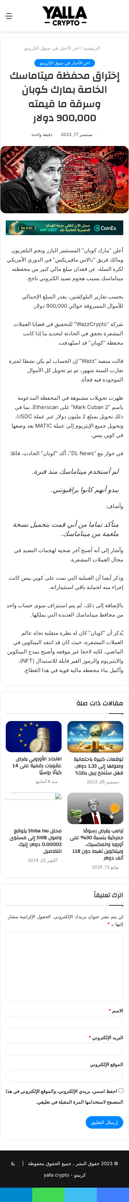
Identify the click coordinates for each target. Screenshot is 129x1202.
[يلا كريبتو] (64, 15)
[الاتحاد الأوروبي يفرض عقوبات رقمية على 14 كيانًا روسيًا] (34, 737)
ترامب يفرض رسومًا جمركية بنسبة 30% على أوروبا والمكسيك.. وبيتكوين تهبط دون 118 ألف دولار (96, 844)
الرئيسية (92, 48)
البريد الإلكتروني (106, 1037)
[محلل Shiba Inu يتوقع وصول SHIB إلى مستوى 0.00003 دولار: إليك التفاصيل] (34, 808)
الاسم (116, 1010)
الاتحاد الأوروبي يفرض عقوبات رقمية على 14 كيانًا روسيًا (37, 765)
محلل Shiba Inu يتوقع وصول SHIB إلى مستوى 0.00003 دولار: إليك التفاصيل (36, 841)
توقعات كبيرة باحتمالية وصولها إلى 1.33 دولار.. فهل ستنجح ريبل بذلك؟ (98, 766)
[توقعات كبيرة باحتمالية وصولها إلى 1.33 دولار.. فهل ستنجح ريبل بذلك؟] (95, 737)
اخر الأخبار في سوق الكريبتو (52, 48)
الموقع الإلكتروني (106, 1064)
